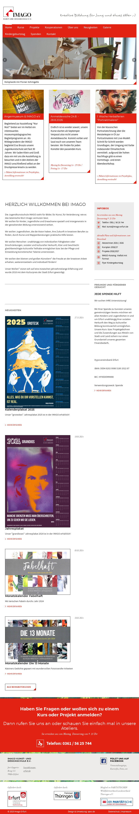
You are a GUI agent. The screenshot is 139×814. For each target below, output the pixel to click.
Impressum (126, 811)
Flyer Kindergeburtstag (112, 262)
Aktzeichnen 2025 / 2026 (113, 242)
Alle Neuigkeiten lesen (19, 687)
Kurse (20, 27)
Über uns (73, 27)
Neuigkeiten (90, 27)
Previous (5, 60)
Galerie (107, 27)
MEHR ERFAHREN (14, 425)
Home (8, 27)
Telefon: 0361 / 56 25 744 (113, 222)
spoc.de (91, 811)
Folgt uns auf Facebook (119, 760)
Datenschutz (114, 811)
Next (133, 60)
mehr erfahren (103, 390)
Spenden (36, 34)
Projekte (34, 27)
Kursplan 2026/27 (110, 247)
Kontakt (51, 34)
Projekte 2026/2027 (110, 251)
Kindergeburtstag (15, 34)
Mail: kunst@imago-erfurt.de (115, 226)
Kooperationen (53, 27)
